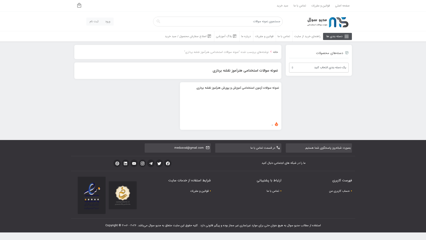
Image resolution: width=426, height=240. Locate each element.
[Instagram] (142, 163)
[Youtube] (134, 163)
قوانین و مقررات (320, 5)
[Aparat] (117, 163)
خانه (275, 52)
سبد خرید (282, 5)
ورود (107, 21)
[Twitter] (159, 163)
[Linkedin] (125, 163)
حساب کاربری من (339, 191)
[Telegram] (151, 163)
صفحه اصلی (342, 5)
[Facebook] (168, 163)
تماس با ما (300, 5)
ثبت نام (94, 21)
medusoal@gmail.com (189, 148)
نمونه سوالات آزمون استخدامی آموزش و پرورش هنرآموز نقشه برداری (237, 88)
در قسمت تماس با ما (262, 148)
